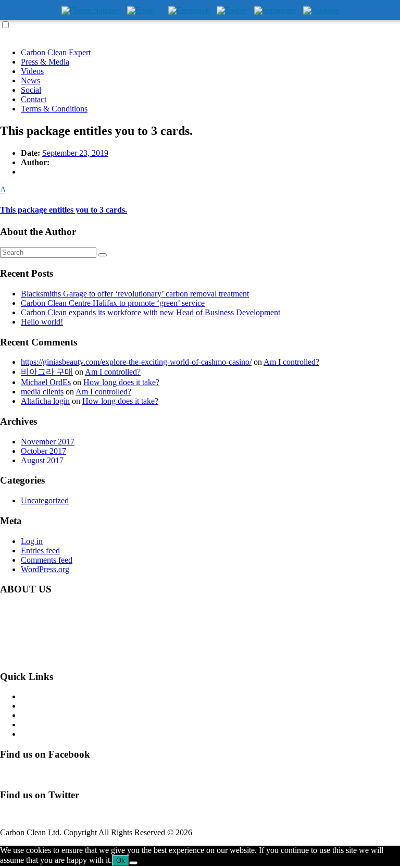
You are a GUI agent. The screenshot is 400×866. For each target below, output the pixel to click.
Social (31, 89)
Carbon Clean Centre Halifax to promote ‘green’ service (113, 303)
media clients (42, 391)
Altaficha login (45, 401)
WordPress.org (45, 569)
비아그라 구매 (47, 371)
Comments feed (46, 559)
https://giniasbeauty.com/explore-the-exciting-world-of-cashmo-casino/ (136, 361)
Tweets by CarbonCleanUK (46, 814)
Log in (32, 541)
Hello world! (42, 321)
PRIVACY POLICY (55, 733)
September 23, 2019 (75, 153)
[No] (133, 862)
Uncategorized (45, 500)
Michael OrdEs (46, 382)
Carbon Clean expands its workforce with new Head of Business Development (150, 312)
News (30, 80)
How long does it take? (121, 382)
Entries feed (40, 550)
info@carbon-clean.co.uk (88, 656)
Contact (33, 99)
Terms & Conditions (54, 108)
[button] (200, 200)
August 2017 (42, 460)
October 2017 (43, 451)
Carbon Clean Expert (56, 52)
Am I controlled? (291, 361)
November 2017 (47, 441)
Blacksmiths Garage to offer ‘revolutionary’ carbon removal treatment (135, 293)
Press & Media (45, 61)
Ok (120, 860)
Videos (32, 71)
